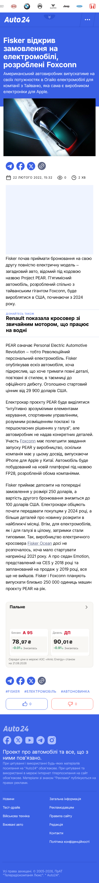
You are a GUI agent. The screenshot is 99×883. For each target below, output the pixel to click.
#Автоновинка (75, 692)
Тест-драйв (11, 808)
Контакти (56, 833)
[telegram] (10, 166)
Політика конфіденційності (70, 842)
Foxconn (28, 441)
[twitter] (31, 166)
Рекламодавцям (62, 808)
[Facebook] (7, 740)
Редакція (56, 825)
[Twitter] (18, 740)
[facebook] (20, 166)
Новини (8, 799)
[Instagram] (52, 740)
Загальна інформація (65, 799)
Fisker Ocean (40, 543)
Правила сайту (61, 816)
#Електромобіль (40, 692)
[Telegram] (40, 740)
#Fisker (13, 692)
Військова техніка (16, 816)
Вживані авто (13, 825)
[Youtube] (29, 740)
